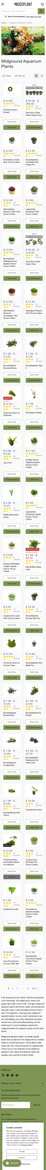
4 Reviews (39, 506)
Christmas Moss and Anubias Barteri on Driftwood (11, 862)
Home (3, 23)
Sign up (37, 1105)
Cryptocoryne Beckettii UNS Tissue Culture (32, 862)
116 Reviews (16, 707)
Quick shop (12, 122)
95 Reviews (17, 956)
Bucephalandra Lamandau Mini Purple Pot (32, 162)
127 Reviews (16, 757)
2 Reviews (17, 558)
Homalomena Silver (34, 810)
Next (34, 988)
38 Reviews (39, 407)
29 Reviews (17, 904)
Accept (22, 1151)
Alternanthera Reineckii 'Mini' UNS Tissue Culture (11, 211)
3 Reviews (17, 104)
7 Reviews (39, 204)
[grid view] (36, 76)
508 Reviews (38, 256)
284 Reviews (16, 457)
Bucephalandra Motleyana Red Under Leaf (32, 760)
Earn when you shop (33, 17)
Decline (22, 1158)
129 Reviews (38, 107)
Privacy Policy (27, 1145)
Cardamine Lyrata (10, 909)
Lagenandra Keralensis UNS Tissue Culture (32, 211)
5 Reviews (17, 154)
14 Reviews (17, 610)
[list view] (42, 76)
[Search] (41, 11)
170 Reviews (16, 204)
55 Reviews (17, 807)
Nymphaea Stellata (34, 412)
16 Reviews (17, 305)
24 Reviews (17, 509)
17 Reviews (39, 854)
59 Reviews (39, 707)
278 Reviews (38, 562)
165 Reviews (38, 305)
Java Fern (7, 463)
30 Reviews (17, 360)
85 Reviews (17, 407)
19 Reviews (39, 610)
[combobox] (19, 11)
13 (28, 988)
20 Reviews (39, 360)
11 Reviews (39, 154)
